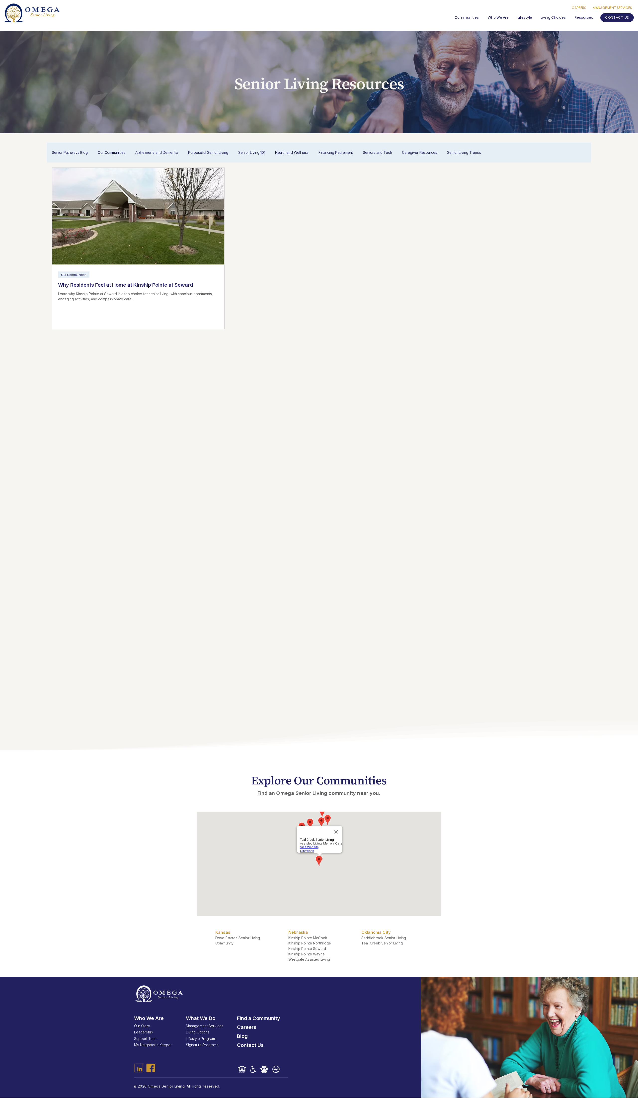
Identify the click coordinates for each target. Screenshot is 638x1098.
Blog (242, 1036)
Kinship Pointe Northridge (309, 943)
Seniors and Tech (377, 152)
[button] (585, 17)
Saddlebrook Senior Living (383, 938)
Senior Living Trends (464, 152)
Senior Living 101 (251, 152)
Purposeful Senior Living (208, 152)
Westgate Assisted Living (309, 959)
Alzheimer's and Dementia (156, 152)
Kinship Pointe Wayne (306, 954)
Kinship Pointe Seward (307, 948)
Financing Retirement (336, 152)
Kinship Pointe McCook (307, 938)
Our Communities (111, 152)
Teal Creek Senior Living (382, 943)
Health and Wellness (292, 152)
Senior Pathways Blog (70, 152)
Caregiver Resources (419, 152)
